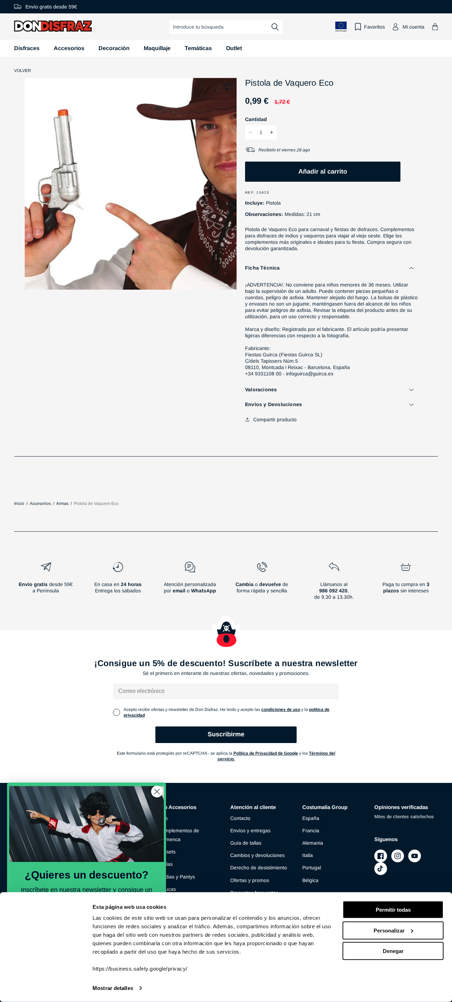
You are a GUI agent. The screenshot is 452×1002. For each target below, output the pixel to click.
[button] (435, 26)
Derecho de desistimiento (258, 867)
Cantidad (256, 119)
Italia (307, 855)
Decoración (114, 48)
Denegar (393, 951)
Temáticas (198, 48)
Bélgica (310, 880)
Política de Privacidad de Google (265, 753)
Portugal (311, 867)
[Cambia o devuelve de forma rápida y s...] (262, 583)
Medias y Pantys (176, 877)
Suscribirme (226, 734)
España (310, 818)
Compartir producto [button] (275, 419)
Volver (22, 70)
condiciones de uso (280, 709)
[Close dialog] (157, 791)
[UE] (341, 26)
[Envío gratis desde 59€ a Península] (46, 583)
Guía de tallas (245, 843)
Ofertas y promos (249, 880)
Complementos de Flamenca (178, 835)
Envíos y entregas (250, 830)
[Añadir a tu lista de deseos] (228, 86)
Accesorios (69, 48)
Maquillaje (157, 48)
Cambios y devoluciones (257, 855)
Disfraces (27, 48)
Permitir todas (393, 910)
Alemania (312, 843)
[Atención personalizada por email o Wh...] (190, 583)
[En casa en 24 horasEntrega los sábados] (118, 583)
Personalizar (389, 930)
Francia (310, 830)
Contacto (240, 818)
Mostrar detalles (113, 988)
